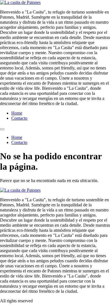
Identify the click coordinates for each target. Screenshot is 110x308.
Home (16, 113)
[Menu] (2, 129)
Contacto (19, 118)
